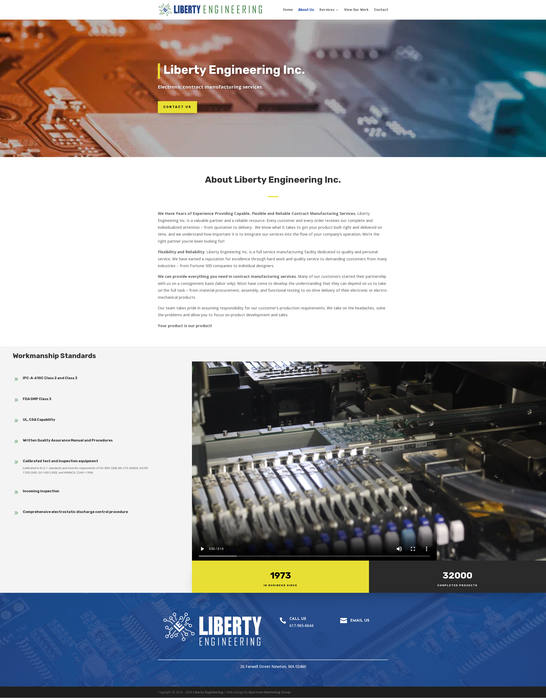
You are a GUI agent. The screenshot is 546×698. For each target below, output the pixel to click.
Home (288, 10)
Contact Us (177, 107)
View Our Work (356, 10)
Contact (381, 10)
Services (326, 10)
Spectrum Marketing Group (269, 692)
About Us (306, 10)
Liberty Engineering (208, 692)
